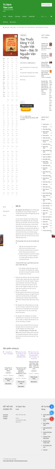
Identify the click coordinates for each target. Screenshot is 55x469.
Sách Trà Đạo (46, 205)
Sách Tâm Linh (46, 186)
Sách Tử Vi (45, 210)
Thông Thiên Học (47, 230)
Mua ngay (26, 109)
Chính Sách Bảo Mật (47, 415)
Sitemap (10, 16)
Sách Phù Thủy (46, 182)
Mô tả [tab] (4, 207)
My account (13, 22)
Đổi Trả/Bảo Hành (46, 424)
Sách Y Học (13, 27)
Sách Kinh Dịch (45, 147)
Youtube (5, 418)
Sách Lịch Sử (46, 154)
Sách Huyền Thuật (46, 141)
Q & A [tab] (4, 215)
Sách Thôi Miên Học (47, 200)
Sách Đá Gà (46, 135)
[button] (16, 36)
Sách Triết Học (46, 208)
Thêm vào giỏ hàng (27, 106)
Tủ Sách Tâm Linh (8, 6)
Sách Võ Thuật (46, 216)
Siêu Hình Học (45, 227)
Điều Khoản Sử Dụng (47, 419)
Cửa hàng (17, 16)
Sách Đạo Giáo (46, 138)
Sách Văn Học (45, 213)
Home (4, 16)
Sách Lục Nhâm (47, 156)
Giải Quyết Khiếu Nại (47, 428)
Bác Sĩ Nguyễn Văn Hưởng (28, 117)
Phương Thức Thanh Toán (46, 441)
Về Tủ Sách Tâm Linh (47, 446)
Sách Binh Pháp (47, 129)
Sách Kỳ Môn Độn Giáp (47, 151)
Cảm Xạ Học (46, 124)
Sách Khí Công (46, 144)
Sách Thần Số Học (47, 193)
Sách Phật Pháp (47, 175)
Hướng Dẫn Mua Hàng (47, 433)
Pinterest (5, 416)
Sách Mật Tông (46, 159)
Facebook (5, 414)
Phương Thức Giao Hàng (46, 437)
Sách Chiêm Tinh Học (46, 132)
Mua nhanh (8, 383)
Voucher (24, 16)
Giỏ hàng (5, 22)
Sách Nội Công (45, 168)
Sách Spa (45, 184)
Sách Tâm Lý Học (46, 189)
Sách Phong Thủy (46, 178)
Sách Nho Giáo (46, 165)
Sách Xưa (45, 221)
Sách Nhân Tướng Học (46, 162)
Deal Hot (45, 126)
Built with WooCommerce (20, 461)
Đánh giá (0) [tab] (6, 211)
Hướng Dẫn (32, 16)
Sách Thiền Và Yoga (46, 196)
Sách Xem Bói (46, 219)
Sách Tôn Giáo (46, 203)
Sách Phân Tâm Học (46, 172)
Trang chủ (7, 27)
